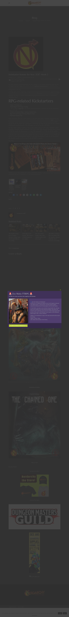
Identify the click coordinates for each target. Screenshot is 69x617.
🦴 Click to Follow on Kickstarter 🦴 (18, 325)
